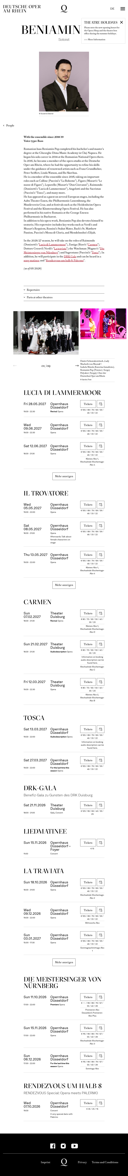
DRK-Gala (40, 788)
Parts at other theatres (39, 297)
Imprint (45, 1162)
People (10, 125)
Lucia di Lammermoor (52, 244)
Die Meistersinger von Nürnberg (63, 982)
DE (112, 8)
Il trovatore (46, 493)
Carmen (93, 244)
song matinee (32, 260)
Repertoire (33, 290)
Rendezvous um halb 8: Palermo (65, 260)
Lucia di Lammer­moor (62, 393)
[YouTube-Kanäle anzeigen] (74, 1145)
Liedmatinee (45, 831)
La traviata (60, 248)
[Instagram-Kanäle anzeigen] (63, 1145)
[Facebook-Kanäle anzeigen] (52, 1145)
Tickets (88, 404)
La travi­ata (44, 871)
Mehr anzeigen (64, 476)
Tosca (95, 252)
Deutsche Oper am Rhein (22, 8)
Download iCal (100, 404)
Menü (122, 9)
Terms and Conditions (105, 1162)
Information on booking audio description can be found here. (92, 660)
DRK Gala (70, 256)
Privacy (82, 1162)
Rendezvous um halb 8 (63, 1086)
